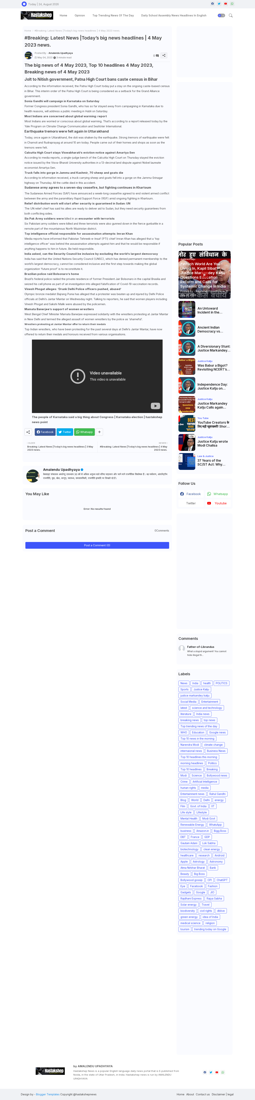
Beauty (185, 873)
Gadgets (186, 892)
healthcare (187, 855)
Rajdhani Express (191, 898)
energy (219, 800)
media (205, 787)
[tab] (63, 15)
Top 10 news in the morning (197, 738)
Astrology (199, 861)
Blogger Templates (48, 1094)
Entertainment (209, 701)
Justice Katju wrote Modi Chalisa (213, 443)
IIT (213, 806)
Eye (183, 886)
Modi (184, 775)
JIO (212, 892)
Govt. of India (198, 806)
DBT (183, 837)
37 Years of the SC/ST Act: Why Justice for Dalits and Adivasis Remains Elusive (214, 462)
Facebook (196, 886)
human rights (188, 787)
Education (198, 732)
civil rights (206, 910)
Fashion (212, 886)
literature (186, 714)
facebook (193, 494)
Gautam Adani (189, 843)
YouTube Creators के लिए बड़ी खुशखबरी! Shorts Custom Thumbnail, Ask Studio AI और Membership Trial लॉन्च (214, 424)
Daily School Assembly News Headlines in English (173, 15)
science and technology (207, 707)
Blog (183, 800)
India (195, 683)
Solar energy (189, 904)
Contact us (203, 1094)
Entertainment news (192, 793)
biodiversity (188, 910)
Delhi (206, 800)
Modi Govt (208, 818)
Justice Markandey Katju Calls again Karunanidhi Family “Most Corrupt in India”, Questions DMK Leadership (212, 405)
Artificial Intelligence (205, 781)
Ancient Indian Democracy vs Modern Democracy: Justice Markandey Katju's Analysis (213, 329)
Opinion (80, 15)
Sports (185, 689)
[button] (221, 15)
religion (210, 923)
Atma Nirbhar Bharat (193, 867)
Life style (186, 812)
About (190, 1094)
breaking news (190, 720)
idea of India (210, 916)
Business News (216, 750)
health (207, 683)
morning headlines (192, 763)
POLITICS (221, 683)
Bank (213, 867)
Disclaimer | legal (223, 1094)
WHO (184, 732)
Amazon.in (202, 830)
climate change (213, 744)
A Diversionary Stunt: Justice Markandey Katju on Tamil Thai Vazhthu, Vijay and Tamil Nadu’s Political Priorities (214, 348)
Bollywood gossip (192, 880)
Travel (205, 904)
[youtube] (225, 3)
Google (200, 892)
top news (209, 720)
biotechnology (189, 849)
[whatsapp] (232, 3)
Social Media (188, 701)
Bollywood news (217, 775)
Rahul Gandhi (217, 793)
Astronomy (216, 861)
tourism (185, 929)
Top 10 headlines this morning (199, 757)
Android (219, 855)
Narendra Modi (190, 744)
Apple (184, 861)
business (186, 830)
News (184, 683)
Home (63, 15)
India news (202, 714)
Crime (184, 781)
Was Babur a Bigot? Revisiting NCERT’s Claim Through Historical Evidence (213, 367)
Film (183, 806)
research (204, 855)
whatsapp (221, 494)
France (195, 837)
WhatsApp (215, 824)
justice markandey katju (195, 695)
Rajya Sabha (214, 898)
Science (197, 775)
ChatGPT (222, 880)
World (194, 800)
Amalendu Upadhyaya (61, 470)
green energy (189, 916)
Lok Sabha (208, 843)
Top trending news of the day (113, 15)
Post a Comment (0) (97, 545)
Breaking (212, 769)
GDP (207, 837)
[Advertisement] (206, 51)
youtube (221, 503)
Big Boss (199, 873)
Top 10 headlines (191, 769)
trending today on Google (210, 929)
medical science (190, 923)
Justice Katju (201, 689)
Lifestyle (202, 812)
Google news (217, 732)
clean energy (211, 849)
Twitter (191, 503)
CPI (210, 880)
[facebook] (212, 3)
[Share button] (99, 432)
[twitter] (219, 3)
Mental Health (189, 818)
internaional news (191, 750)
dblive (221, 910)
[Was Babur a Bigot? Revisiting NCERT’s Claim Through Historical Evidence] (186, 366)
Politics (212, 763)
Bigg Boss (220, 830)
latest (184, 707)
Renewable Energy (192, 824)
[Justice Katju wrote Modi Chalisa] (186, 442)
